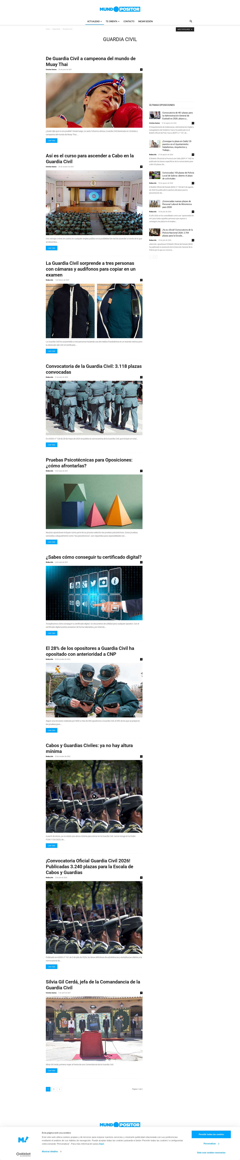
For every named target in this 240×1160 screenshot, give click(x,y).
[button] (191, 21)
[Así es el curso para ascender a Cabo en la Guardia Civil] (94, 202)
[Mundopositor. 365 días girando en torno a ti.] (120, 1124)
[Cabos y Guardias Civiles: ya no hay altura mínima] (94, 796)
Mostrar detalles (50, 1151)
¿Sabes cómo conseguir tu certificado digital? (94, 557)
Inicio (48, 29)
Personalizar (210, 1143)
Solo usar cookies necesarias (211, 1152)
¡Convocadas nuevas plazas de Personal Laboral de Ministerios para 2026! (177, 204)
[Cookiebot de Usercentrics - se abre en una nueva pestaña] (23, 1154)
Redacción (49, 280)
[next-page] (59, 1089)
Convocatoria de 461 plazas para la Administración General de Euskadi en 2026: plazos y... (177, 116)
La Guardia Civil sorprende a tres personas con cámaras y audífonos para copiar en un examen (91, 269)
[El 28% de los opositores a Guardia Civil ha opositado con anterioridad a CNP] (94, 690)
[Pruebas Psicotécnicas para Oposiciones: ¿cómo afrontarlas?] (94, 501)
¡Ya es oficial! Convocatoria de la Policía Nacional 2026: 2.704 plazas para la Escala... (177, 233)
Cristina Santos (51, 69)
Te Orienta (111, 21)
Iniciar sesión (145, 21)
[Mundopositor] (120, 9)
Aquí (101, 1144)
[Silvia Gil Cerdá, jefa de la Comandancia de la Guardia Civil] (94, 1028)
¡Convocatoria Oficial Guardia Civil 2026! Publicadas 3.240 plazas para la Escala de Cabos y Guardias (89, 866)
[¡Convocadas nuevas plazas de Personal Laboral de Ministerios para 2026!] (154, 204)
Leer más (51, 141)
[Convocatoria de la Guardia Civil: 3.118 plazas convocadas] (94, 408)
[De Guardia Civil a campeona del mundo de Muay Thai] (94, 100)
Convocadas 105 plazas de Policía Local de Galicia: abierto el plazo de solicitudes (178, 176)
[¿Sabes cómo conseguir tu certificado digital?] (94, 593)
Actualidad (93, 21)
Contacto (128, 21)
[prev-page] (151, 257)
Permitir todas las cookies (211, 1134)
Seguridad (56, 29)
